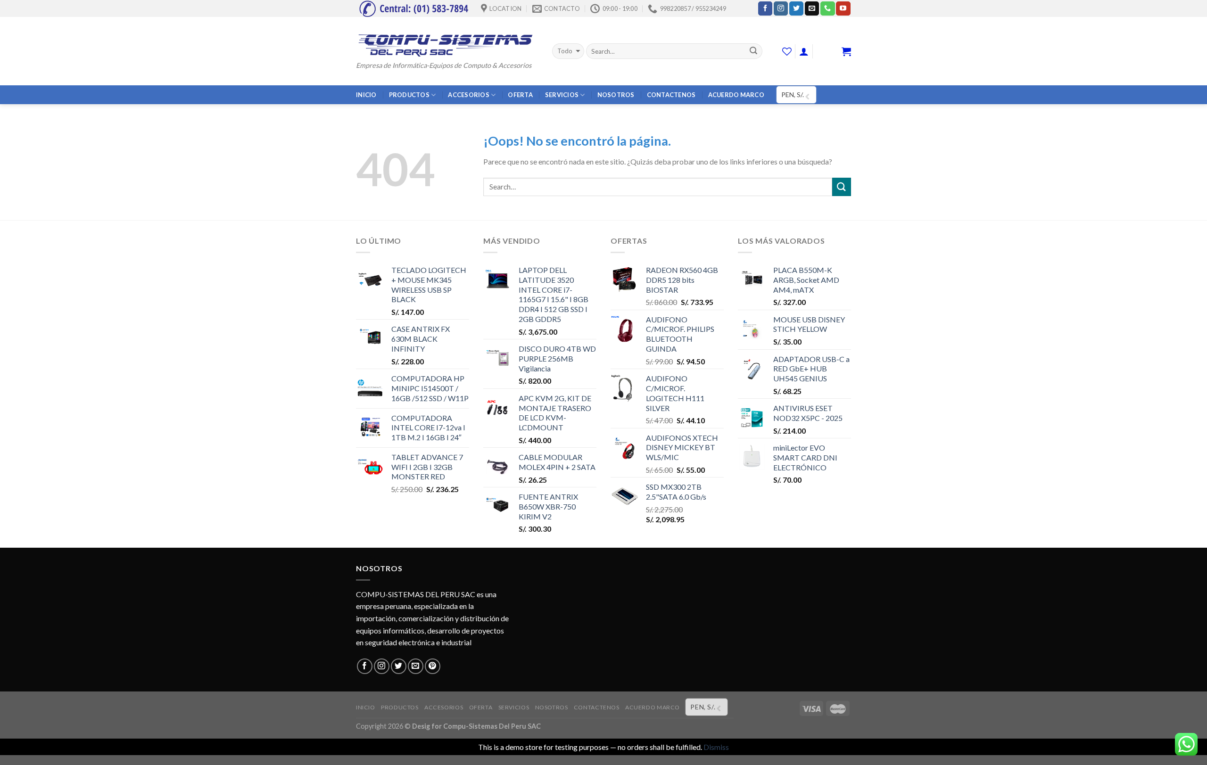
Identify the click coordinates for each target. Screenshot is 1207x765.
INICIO (366, 95)
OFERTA (520, 95)
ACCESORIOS (468, 95)
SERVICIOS (562, 95)
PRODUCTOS (409, 95)
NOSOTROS (616, 95)
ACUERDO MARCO (736, 95)
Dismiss (716, 746)
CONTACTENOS (671, 95)
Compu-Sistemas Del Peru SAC (492, 726)
